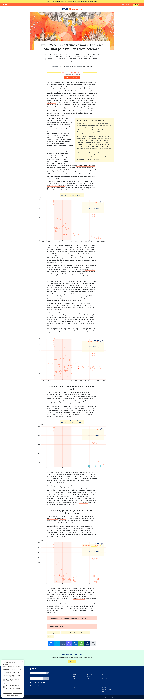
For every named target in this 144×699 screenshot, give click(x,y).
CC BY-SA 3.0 (47, 697)
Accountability (76, 674)
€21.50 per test (83, 502)
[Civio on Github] (46, 682)
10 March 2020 (58, 159)
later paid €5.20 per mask (78, 172)
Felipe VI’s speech (68, 85)
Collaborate (104, 682)
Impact (102, 672)
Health (74, 676)
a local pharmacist (75, 606)
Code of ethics (104, 678)
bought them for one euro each (85, 414)
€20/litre (79, 592)
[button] (12, 695)
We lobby (89, 685)
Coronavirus (65, 633)
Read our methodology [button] (56, 626)
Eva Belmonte (73, 66)
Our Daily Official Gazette (79, 672)
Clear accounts (90, 680)
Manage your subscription (107, 689)
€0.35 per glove (76, 329)
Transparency (76, 685)
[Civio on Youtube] (44, 682)
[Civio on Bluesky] (30, 682)
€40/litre (63, 518)
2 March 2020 (51, 102)
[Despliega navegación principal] (141, 4)
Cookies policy (110, 697)
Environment (76, 682)
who (72, 480)
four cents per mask (82, 283)
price (93, 478)
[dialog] (13, 679)
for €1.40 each (52, 95)
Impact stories (90, 674)
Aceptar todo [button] (7, 692)
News (88, 676)
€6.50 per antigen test (84, 488)
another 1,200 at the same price (84, 95)
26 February (89, 100)
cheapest (76, 287)
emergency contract (77, 93)
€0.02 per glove (87, 329)
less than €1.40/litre (79, 598)
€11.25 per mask (75, 256)
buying (79, 480)
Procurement (76, 680)
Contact (103, 685)
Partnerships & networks (93, 682)
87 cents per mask (61, 256)
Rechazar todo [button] (18, 692)
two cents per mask (64, 287)
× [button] (22, 661)
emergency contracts (72, 77)
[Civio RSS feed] (49, 682)
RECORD (50, 636)
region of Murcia (105, 146)
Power (74, 687)
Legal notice (96, 697)
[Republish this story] (81, 72)
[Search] (48, 673)
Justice (74, 678)
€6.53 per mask (52, 174)
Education (103, 676)
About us (89, 672)
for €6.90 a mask (61, 272)
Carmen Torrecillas (87, 66)
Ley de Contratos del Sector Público (79, 633)
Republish (103, 680)
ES (128, 4)
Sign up (125, 4)
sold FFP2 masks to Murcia (68, 111)
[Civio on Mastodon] (38, 682)
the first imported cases (73, 91)
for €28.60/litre (81, 532)
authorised (59, 247)
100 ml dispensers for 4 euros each (78, 528)
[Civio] (4, 4)
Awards (103, 674)
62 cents (83, 319)
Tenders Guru (63, 618)
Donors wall (104, 687)
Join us (136, 4)
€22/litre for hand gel (88, 606)
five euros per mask (56, 262)
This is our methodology (93, 159)
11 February (81, 100)
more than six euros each (55, 408)
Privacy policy (103, 697)
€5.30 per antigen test (61, 490)
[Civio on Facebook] (33, 682)
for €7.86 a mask (90, 269)
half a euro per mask (64, 294)
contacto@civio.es (36, 685)
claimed (80, 500)
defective (60, 500)
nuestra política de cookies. (9, 676)
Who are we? (90, 678)
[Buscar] (131, 4)
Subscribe (46, 678)
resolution (63, 313)
